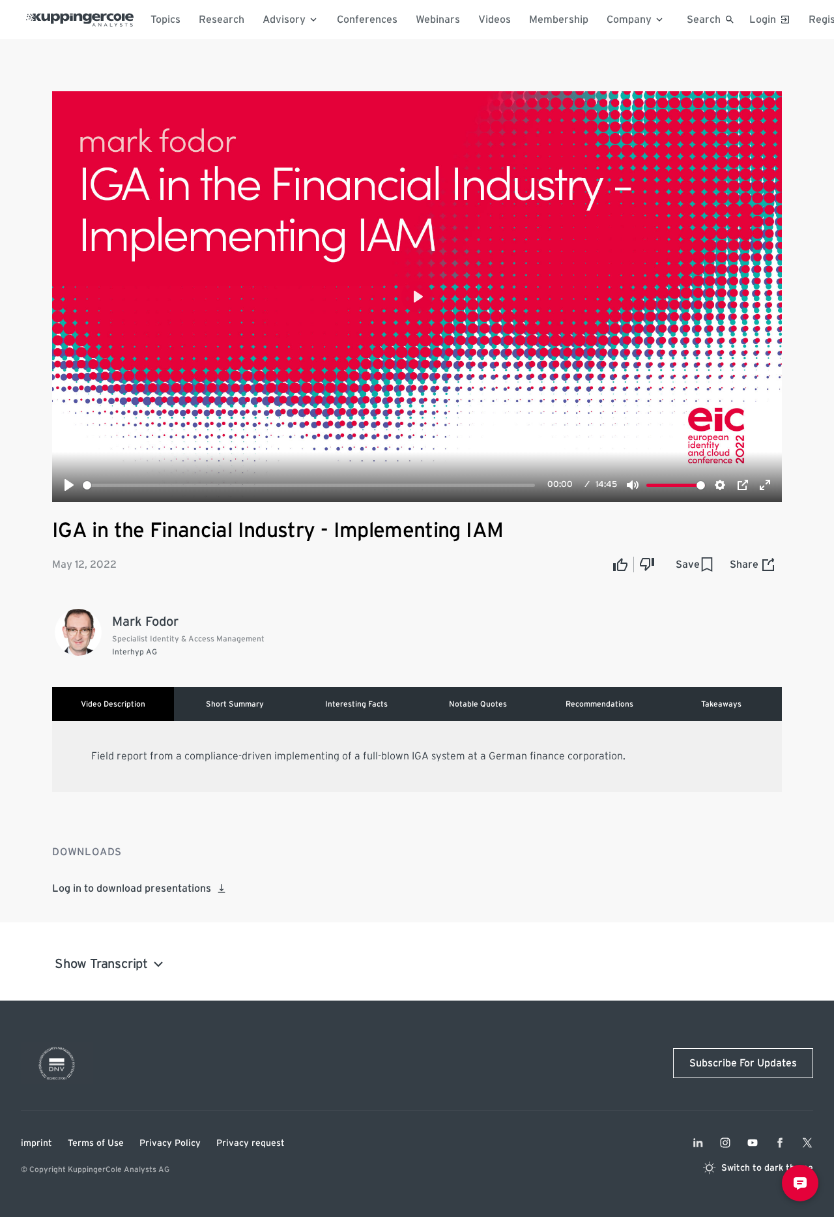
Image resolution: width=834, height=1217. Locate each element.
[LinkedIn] (698, 1143)
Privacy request (250, 1143)
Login (762, 19)
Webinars (438, 19)
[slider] (309, 485)
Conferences (367, 19)
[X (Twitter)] (807, 1143)
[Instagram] (725, 1143)
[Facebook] (780, 1143)
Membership (558, 19)
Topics (165, 19)
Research (221, 19)
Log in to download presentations (131, 888)
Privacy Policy (170, 1143)
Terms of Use (96, 1143)
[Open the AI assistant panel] (800, 1183)
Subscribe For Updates (743, 1063)
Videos (494, 19)
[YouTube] (752, 1143)
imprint (36, 1143)
